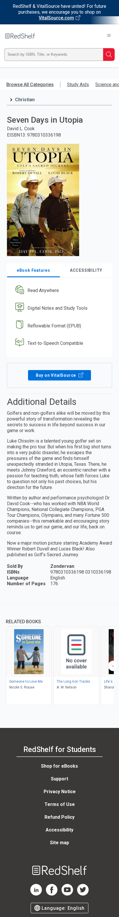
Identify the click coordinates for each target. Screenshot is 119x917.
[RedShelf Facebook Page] (51, 894)
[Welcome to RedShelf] (20, 35)
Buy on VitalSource (56, 375)
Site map (59, 842)
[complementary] (59, 655)
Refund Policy (59, 817)
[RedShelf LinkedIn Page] (36, 894)
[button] (58, 291)
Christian (25, 99)
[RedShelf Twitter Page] (83, 894)
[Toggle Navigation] (109, 36)
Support (59, 779)
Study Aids (78, 84)
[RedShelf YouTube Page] (67, 894)
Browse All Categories (30, 84)
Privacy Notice (60, 791)
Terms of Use (59, 804)
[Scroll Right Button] (113, 666)
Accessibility (59, 830)
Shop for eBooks (59, 766)
